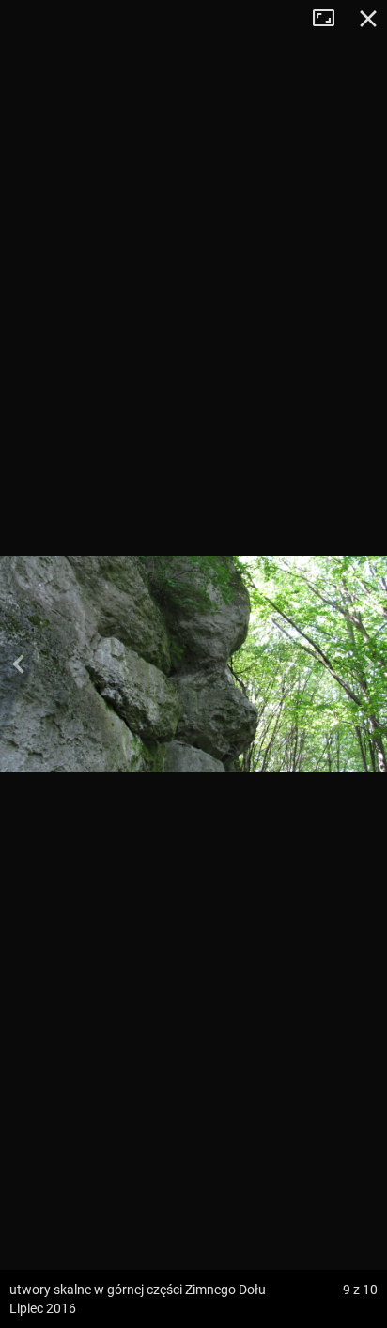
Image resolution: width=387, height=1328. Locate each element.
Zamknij (368, 19)
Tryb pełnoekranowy (330, 19)
